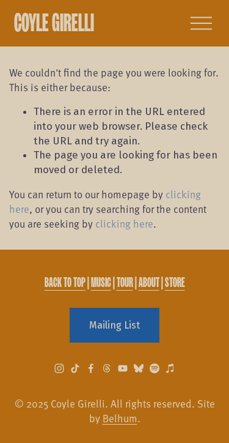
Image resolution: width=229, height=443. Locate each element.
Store (175, 282)
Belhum (120, 418)
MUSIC (101, 282)
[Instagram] (59, 368)
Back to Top (65, 282)
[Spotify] (154, 368)
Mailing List (114, 325)
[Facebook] (91, 368)
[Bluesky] (139, 368)
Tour (125, 282)
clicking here (124, 223)
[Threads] (107, 368)
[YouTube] (123, 368)
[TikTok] (75, 368)
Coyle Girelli (54, 22)
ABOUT (149, 282)
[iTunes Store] (170, 368)
